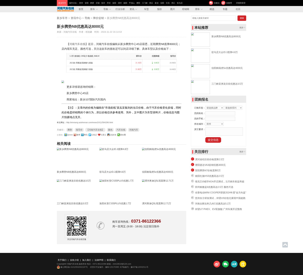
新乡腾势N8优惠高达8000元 (71, 171)
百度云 (103, 135)
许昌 (168, 3)
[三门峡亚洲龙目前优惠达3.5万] (76, 189)
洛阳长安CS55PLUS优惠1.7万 (115, 203)
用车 (197, 9)
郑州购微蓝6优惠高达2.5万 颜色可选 (214, 187)
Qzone (70, 135)
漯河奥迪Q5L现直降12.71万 (156, 203)
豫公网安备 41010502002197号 (74, 267)
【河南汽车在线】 (95, 130)
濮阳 (138, 3)
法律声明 (99, 260)
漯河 (120, 3)
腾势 (70, 130)
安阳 (87, 3)
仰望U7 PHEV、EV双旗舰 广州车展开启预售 (218, 209)
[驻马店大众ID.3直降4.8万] (118, 158)
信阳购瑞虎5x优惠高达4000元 (157, 171)
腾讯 (86, 135)
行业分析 (120, 9)
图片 (172, 9)
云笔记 (94, 135)
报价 (159, 9)
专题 (225, 9)
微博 (78, 135)
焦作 (103, 3)
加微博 (229, 3)
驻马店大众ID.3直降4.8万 (112, 171)
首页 (81, 9)
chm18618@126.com (122, 264)
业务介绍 (74, 260)
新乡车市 (62, 18)
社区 (238, 9)
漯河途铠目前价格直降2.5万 (209, 159)
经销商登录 (241, 3)
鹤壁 (92, 3)
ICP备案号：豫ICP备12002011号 (134, 267)
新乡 (157, 3)
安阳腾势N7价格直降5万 (208, 170)
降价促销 (98, 18)
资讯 (132, 9)
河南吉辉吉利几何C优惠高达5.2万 (213, 203)
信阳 (162, 3)
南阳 (125, 3)
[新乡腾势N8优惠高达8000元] (76, 158)
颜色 (110, 130)
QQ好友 (113, 135)
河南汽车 (133, 130)
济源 (98, 3)
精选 (212, 9)
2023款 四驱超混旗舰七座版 (81, 63)
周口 (173, 3)
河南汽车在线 (77, 44)
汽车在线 (120, 130)
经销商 (185, 9)
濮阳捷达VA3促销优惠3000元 (210, 165)
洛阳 (114, 3)
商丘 (151, 3)
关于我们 (62, 260)
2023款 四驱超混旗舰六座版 (81, 69)
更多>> (242, 28)
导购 (105, 9)
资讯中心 (76, 18)
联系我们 (111, 260)
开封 (109, 3)
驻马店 (180, 3)
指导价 (79, 130)
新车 (92, 9)
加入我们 (86, 260)
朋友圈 (123, 135)
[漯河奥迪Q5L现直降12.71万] (161, 189)
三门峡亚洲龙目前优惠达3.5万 (72, 203)
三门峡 (145, 3)
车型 (146, 9)
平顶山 (132, 3)
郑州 (81, 3)
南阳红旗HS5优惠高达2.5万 (209, 176)
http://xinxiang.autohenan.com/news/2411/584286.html (89, 122)
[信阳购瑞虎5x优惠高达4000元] (161, 158)
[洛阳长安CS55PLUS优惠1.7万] (118, 189)
